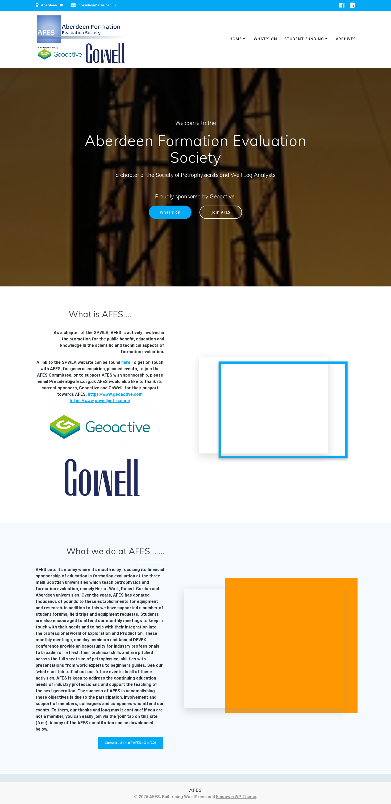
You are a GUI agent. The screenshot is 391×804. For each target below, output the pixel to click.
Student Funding (304, 38)
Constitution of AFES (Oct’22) (130, 742)
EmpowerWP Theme (236, 796)
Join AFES (220, 212)
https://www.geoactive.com (115, 394)
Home (236, 38)
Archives (346, 38)
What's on (170, 212)
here (125, 362)
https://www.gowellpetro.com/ (100, 400)
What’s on (265, 38)
